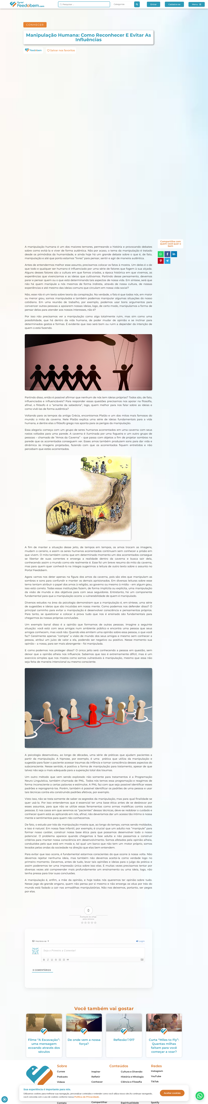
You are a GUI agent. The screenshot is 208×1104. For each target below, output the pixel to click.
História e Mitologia (132, 1076)
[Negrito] (44, 959)
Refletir (95, 1076)
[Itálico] (48, 959)
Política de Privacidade (86, 1097)
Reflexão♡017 (123, 1040)
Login (141, 941)
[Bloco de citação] (68, 959)
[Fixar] (56, 959)
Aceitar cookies (172, 1093)
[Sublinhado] (52, 959)
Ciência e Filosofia (131, 1081)
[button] (200, 1096)
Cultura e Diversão (131, 1071)
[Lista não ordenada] (64, 959)
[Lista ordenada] (60, 959)
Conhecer (97, 1081)
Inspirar (95, 1071)
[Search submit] (137, 4)
